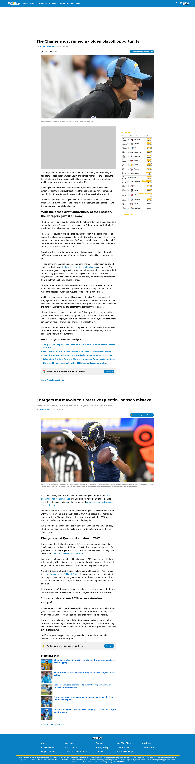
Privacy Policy (102, 747)
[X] (181, 3)
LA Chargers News (56, 380)
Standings (53, 3)
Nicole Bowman (47, 46)
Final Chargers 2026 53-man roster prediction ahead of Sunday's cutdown (78, 355)
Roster (62, 3)
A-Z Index (100, 751)
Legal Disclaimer (48, 751)
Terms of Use (123, 747)
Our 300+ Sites (124, 743)
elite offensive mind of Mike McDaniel (61, 574)
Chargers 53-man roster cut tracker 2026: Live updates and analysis (75, 363)
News (25, 3)
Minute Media (29, 758)
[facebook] (176, 3)
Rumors (33, 3)
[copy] (55, 51)
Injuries (70, 3)
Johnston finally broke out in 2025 (67, 553)
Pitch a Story (71, 747)
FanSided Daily (48, 747)
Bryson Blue (45, 409)
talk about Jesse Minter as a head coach (78, 267)
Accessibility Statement (76, 751)
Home (43, 380)
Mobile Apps (147, 743)
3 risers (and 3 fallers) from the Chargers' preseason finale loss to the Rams (79, 359)
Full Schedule (128, 214)
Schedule (43, 3)
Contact (99, 743)
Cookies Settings (125, 751)
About (44, 743)
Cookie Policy (148, 747)
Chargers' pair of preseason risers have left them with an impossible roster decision (79, 346)
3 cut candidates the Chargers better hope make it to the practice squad (77, 351)
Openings (69, 743)
